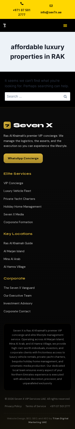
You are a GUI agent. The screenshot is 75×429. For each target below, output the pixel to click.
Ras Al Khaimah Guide (18, 243)
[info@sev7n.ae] (51, 5)
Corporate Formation (18, 222)
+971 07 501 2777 (60, 406)
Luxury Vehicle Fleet (17, 191)
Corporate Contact (17, 311)
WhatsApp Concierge (23, 158)
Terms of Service (36, 406)
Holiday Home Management (23, 207)
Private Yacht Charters (19, 199)
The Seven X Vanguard (19, 288)
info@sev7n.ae (51, 12)
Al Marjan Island (14, 251)
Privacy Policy (13, 406)
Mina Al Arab (12, 259)
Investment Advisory (18, 303)
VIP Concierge (13, 183)
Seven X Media (14, 214)
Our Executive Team (18, 296)
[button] (65, 25)
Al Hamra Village (15, 267)
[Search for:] (37, 96)
